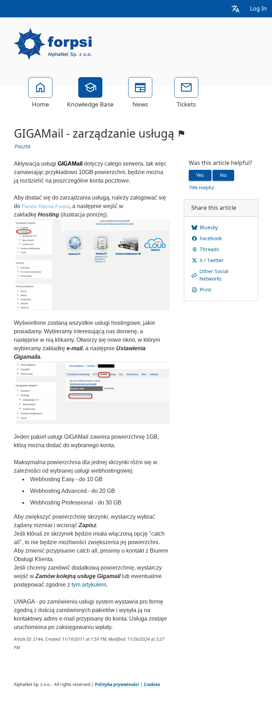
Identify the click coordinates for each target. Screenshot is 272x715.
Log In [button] (258, 8)
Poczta (22, 146)
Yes (200, 175)
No (223, 175)
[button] (235, 8)
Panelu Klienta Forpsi (45, 206)
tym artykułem (89, 585)
